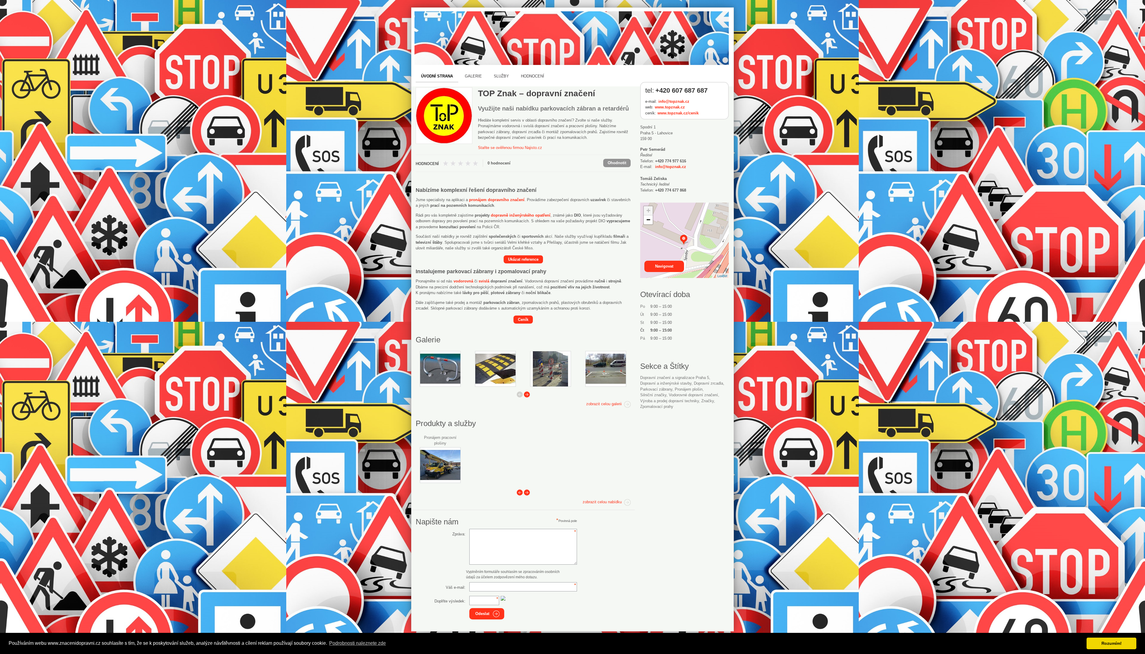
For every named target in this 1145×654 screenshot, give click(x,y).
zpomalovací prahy (656, 406)
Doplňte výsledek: (449, 601)
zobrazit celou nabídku (602, 502)
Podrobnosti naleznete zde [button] (357, 643)
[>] (527, 492)
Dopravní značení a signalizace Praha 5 (674, 377)
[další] (527, 394)
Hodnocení (532, 76)
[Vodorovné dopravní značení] (605, 369)
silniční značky (653, 395)
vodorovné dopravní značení (693, 395)
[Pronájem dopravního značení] (550, 369)
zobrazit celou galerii (604, 404)
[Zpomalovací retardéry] (495, 369)
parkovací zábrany (656, 389)
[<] (520, 492)
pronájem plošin (689, 389)
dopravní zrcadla (708, 383)
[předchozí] (520, 394)
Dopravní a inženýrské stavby (665, 383)
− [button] (648, 219)
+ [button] (648, 210)
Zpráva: (458, 534)
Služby (501, 76)
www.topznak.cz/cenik (678, 113)
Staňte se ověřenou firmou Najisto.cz (510, 147)
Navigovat (664, 266)
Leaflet (722, 275)
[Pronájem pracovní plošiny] (440, 465)
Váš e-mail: (455, 587)
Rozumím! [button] (1111, 643)
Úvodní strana (437, 76)
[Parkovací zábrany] (440, 369)
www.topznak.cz (670, 107)
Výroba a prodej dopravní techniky (669, 401)
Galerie (473, 76)
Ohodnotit (617, 163)
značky (707, 401)
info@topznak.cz (673, 101)
